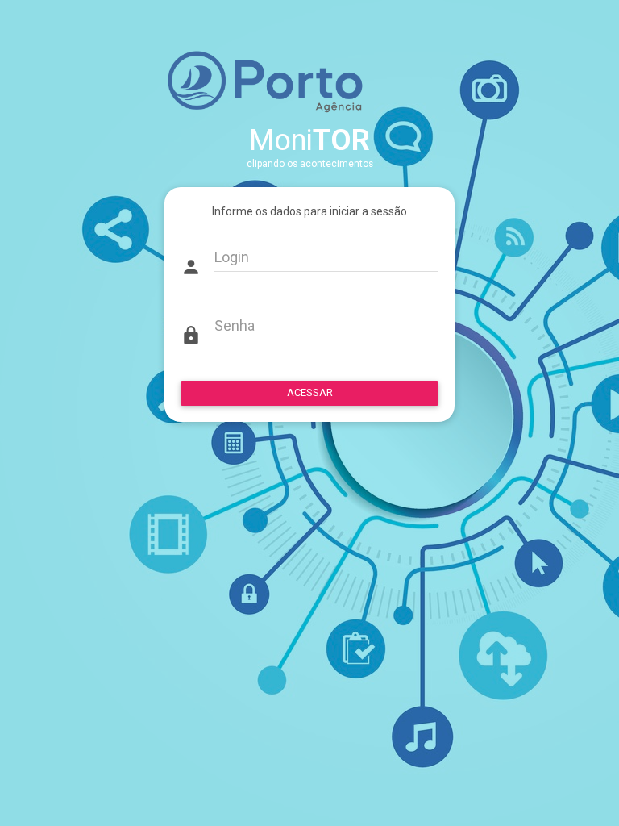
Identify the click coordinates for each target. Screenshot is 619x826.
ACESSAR (310, 392)
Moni (309, 140)
